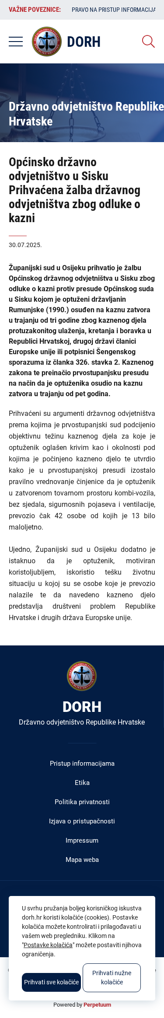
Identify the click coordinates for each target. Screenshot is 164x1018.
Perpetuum (97, 1004)
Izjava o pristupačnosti (82, 821)
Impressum (82, 840)
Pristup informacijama (82, 763)
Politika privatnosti (82, 802)
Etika (82, 783)
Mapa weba (82, 860)
